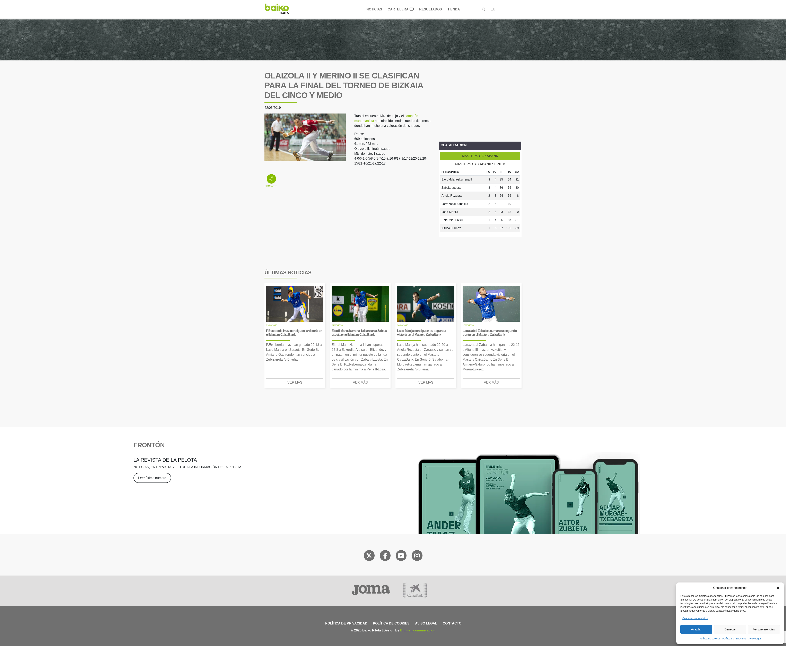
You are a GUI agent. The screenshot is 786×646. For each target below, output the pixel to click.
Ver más (294, 382)
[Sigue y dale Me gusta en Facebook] (385, 556)
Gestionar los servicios (695, 618)
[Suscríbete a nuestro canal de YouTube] (401, 556)
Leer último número (152, 478)
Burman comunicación (417, 630)
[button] (778, 588)
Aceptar (696, 629)
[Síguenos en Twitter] (369, 556)
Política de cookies (709, 638)
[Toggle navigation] (511, 10)
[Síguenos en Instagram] (417, 556)
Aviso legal (755, 638)
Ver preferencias (764, 629)
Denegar (730, 629)
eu (493, 9)
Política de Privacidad (734, 638)
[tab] (480, 156)
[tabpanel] (480, 200)
